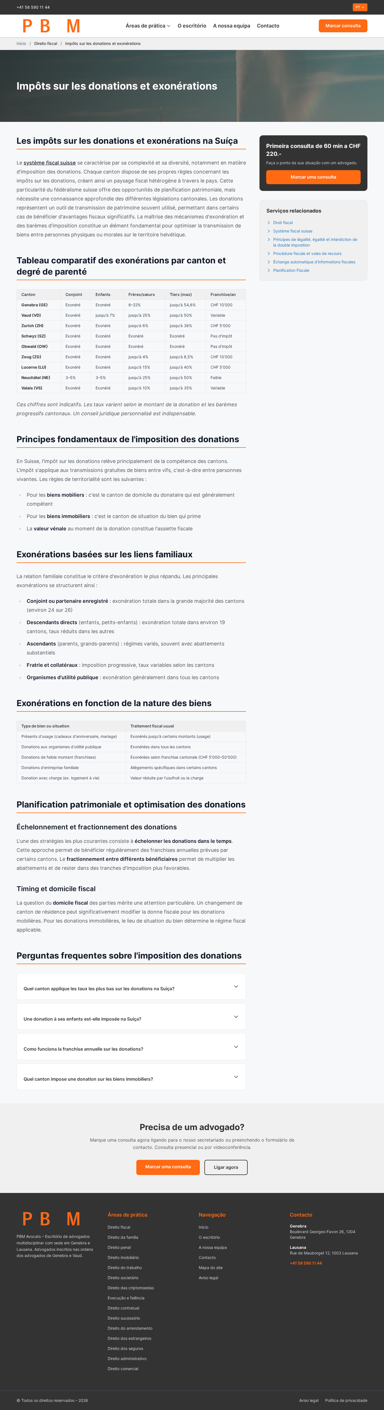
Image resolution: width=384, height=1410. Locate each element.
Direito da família (123, 1237)
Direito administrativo (127, 1358)
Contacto (268, 26)
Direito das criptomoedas (131, 1287)
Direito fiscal (119, 1227)
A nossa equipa (231, 26)
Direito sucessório (124, 1318)
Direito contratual (123, 1308)
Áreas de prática (145, 26)
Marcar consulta (343, 25)
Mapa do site (211, 1267)
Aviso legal (208, 1277)
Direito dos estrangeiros (129, 1338)
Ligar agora (226, 1167)
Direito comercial (123, 1368)
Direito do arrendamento (130, 1328)
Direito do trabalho (125, 1267)
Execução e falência (126, 1297)
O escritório (192, 26)
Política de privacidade (346, 1400)
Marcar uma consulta (313, 177)
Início (21, 43)
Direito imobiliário (123, 1257)
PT (358, 7)
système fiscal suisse (50, 163)
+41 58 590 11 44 (33, 7)
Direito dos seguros (125, 1348)
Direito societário (123, 1277)
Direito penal (119, 1247)
